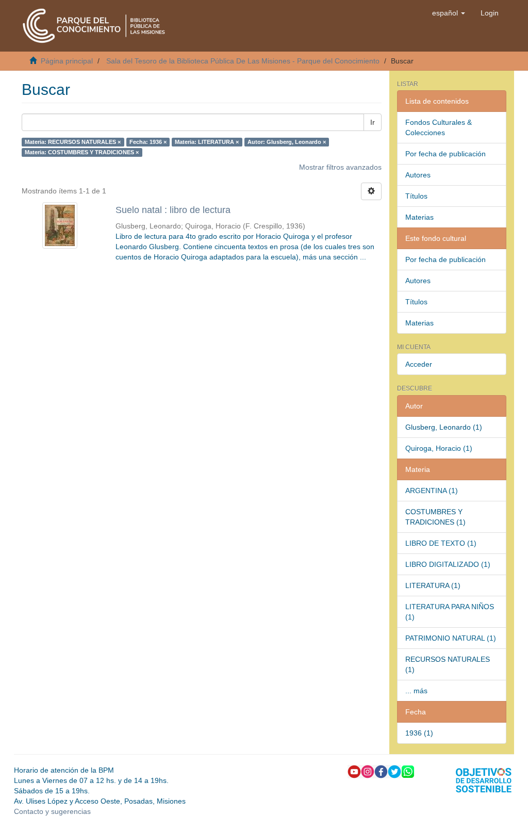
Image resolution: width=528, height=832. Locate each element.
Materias (419, 217)
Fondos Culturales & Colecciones (438, 127)
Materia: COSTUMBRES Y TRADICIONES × (82, 152)
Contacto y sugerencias (52, 811)
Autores (418, 175)
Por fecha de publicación (445, 154)
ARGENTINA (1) (431, 490)
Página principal (67, 61)
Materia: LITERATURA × (207, 142)
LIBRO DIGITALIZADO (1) (447, 564)
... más (416, 691)
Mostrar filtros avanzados (340, 167)
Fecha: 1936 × (148, 142)
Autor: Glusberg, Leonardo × (287, 142)
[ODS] (483, 779)
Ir (372, 122)
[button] (448, 13)
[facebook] (381, 770)
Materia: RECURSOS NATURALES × (73, 142)
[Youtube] (354, 770)
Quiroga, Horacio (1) (438, 448)
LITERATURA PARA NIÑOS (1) (449, 611)
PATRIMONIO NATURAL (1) (450, 638)
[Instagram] (367, 770)
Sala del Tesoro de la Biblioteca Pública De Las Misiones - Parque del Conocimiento (243, 61)
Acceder (418, 364)
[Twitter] (394, 770)
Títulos (416, 196)
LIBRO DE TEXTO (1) (440, 543)
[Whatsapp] (408, 770)
